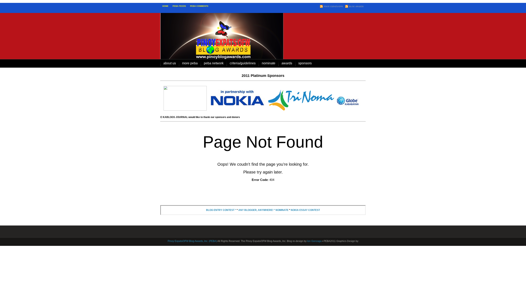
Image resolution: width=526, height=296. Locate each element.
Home (165, 6)
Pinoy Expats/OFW (333, 6)
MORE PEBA (190, 63)
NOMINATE (268, 63)
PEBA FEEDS (179, 6)
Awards (286, 63)
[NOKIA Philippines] (237, 109)
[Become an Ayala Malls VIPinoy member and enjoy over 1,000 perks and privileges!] (185, 109)
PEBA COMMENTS (199, 6)
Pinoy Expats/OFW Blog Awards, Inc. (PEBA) (192, 241)
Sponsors (305, 63)
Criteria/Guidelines (243, 63)
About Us (169, 63)
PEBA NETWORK (214, 63)
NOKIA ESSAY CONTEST (305, 210)
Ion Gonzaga (314, 241)
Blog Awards (356, 6)
